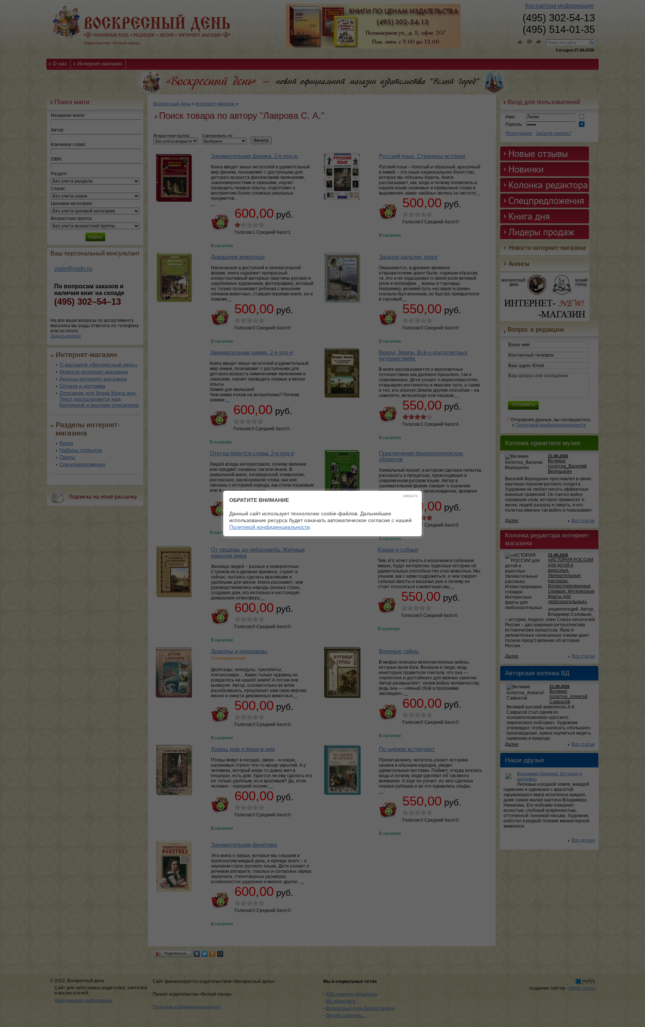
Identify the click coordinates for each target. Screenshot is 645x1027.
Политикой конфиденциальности (269, 527)
